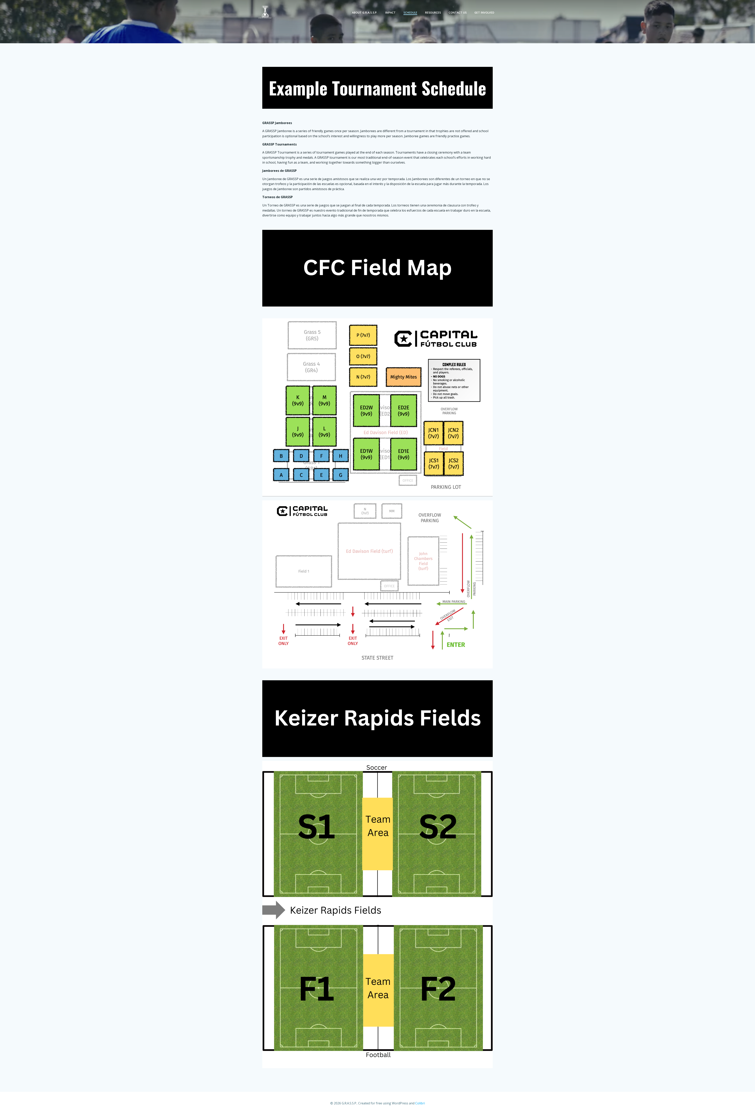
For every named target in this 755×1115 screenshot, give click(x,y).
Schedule (410, 12)
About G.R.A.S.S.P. (364, 12)
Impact (390, 12)
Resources (433, 12)
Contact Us (458, 12)
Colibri (420, 1103)
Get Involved (484, 12)
